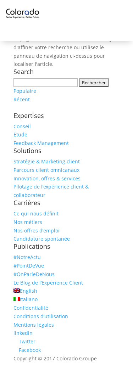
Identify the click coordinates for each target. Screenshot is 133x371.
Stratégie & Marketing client (46, 161)
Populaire (24, 91)
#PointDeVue (28, 265)
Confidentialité (30, 307)
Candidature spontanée (41, 238)
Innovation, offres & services (47, 178)
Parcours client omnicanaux (46, 170)
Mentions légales (33, 324)
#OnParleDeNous (34, 274)
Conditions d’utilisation (40, 316)
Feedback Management (41, 143)
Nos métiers (27, 222)
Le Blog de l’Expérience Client (48, 282)
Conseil (22, 126)
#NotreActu (27, 257)
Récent (21, 99)
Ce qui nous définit (36, 213)
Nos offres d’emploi (36, 230)
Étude (20, 134)
